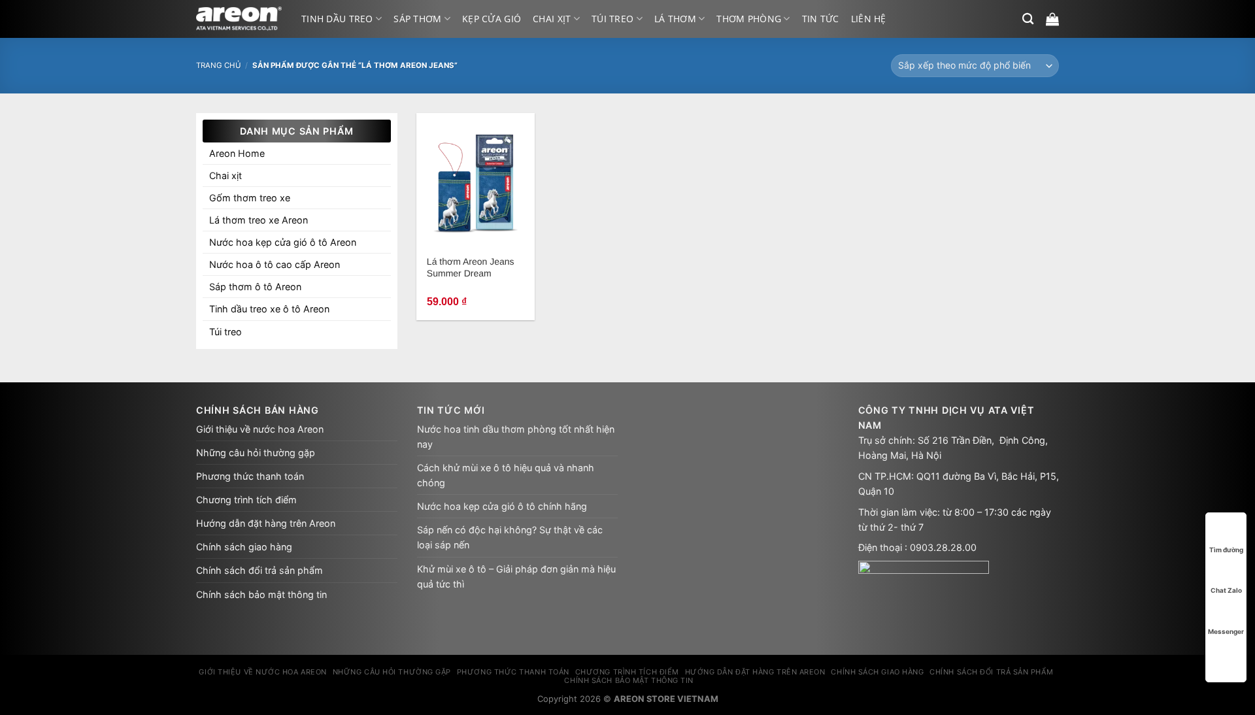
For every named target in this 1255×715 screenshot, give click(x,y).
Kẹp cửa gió (491, 18)
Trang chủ (218, 65)
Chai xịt (552, 18)
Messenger (1226, 631)
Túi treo (612, 18)
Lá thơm (675, 18)
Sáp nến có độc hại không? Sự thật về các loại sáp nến (510, 537)
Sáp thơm (417, 18)
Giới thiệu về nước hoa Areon (260, 429)
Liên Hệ (868, 18)
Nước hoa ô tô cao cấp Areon (274, 264)
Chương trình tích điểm (246, 499)
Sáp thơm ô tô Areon (255, 286)
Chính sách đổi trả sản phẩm (259, 570)
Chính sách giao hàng (244, 546)
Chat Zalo (1226, 590)
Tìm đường (1226, 550)
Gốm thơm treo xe (249, 197)
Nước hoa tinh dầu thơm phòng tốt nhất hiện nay (515, 437)
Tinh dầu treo (337, 18)
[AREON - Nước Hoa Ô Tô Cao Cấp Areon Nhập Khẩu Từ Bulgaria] (239, 19)
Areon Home (237, 153)
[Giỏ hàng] (1052, 19)
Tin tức (820, 18)
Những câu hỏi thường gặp (255, 452)
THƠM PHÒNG (748, 18)
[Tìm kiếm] (1027, 19)
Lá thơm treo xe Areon (258, 219)
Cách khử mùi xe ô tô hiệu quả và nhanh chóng (505, 475)
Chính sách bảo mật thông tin (261, 594)
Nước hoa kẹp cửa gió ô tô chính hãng (502, 506)
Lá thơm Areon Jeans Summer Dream (470, 267)
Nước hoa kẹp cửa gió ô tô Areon (282, 242)
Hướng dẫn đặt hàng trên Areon (265, 523)
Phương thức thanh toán (250, 476)
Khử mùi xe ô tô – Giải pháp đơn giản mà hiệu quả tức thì (516, 576)
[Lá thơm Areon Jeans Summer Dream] (475, 181)
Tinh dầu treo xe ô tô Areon (269, 308)
